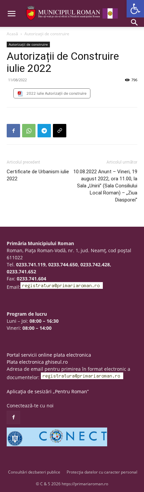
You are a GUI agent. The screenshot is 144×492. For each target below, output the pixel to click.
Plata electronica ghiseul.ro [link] (37, 362)
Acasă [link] (12, 34)
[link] (135, 8)
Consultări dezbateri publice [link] (34, 472)
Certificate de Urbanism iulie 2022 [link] (38, 175)
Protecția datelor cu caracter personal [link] (102, 472)
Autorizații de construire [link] (46, 34)
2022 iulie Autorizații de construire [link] (56, 93)
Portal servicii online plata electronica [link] (49, 355)
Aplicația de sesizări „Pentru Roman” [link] (48, 391)
